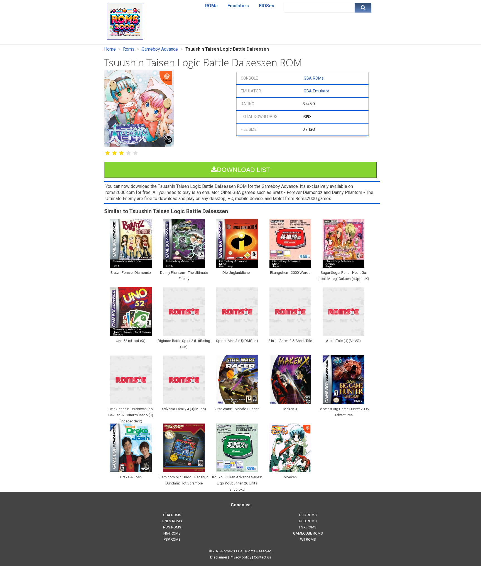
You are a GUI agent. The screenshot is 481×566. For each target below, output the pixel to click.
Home (110, 49)
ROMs (211, 5)
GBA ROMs (314, 78)
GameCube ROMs (308, 533)
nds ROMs (172, 527)
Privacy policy (240, 557)
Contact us (262, 557)
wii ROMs (308, 539)
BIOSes (266, 5)
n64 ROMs (172, 533)
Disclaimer (218, 557)
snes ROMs (172, 521)
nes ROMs (308, 521)
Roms (128, 49)
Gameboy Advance (160, 49)
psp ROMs (172, 539)
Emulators (238, 5)
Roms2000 (230, 551)
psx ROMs (307, 527)
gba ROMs (172, 515)
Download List (243, 169)
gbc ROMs (308, 515)
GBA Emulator (316, 91)
